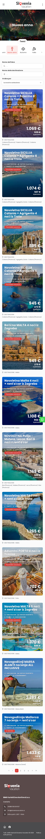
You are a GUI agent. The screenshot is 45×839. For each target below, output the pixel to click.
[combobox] (22, 74)
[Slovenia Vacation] (11, 787)
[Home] (4, 827)
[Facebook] (9, 827)
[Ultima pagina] (36, 770)
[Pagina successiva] (32, 770)
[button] (22, 82)
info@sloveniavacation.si (16, 810)
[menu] (42, 5)
